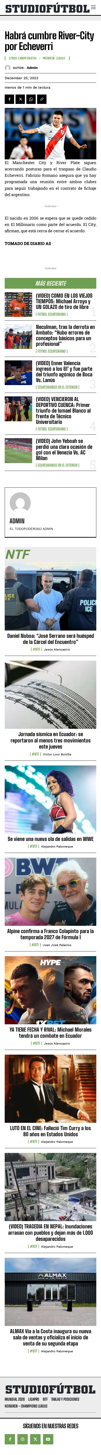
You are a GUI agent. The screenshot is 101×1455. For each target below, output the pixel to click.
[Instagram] (22, 1439)
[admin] (9, 68)
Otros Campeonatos (23, 58)
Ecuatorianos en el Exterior (58, 387)
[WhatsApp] (31, 99)
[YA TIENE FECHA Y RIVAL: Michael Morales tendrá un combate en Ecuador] (50, 992)
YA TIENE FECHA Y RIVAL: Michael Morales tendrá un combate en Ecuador (51, 1032)
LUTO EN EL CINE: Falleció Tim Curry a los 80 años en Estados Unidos (50, 1131)
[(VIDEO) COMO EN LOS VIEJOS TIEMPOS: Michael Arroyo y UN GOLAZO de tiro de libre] (18, 304)
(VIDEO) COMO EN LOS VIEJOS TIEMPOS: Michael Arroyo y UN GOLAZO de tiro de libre (64, 301)
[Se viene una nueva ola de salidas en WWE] (50, 802)
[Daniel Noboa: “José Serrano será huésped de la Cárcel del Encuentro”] (50, 599)
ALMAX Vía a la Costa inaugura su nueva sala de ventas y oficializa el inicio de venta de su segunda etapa (50, 1337)
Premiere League (54, 58)
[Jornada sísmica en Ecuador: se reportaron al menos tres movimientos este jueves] (50, 697)
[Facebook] (9, 99)
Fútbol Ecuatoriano (52, 314)
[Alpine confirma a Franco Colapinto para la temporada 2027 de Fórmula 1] (50, 894)
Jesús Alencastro (57, 649)
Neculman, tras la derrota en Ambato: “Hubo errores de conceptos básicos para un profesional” (65, 335)
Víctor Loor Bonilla (57, 754)
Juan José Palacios (57, 945)
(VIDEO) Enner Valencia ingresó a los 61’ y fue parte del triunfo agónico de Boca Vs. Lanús (64, 371)
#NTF (36, 649)
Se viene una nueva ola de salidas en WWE (50, 839)
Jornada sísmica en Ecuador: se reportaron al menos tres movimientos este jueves (51, 740)
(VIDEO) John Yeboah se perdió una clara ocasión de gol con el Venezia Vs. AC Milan (64, 449)
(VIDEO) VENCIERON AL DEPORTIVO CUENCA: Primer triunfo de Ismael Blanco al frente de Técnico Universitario (63, 410)
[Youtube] (48, 1439)
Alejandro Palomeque (57, 846)
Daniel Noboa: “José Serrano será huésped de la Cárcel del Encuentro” (50, 639)
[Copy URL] (42, 99)
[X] (20, 99)
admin (32, 68)
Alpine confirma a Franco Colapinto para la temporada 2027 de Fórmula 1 (50, 934)
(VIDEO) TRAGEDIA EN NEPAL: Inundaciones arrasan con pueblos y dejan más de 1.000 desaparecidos (50, 1232)
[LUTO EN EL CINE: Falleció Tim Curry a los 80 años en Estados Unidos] (50, 1091)
